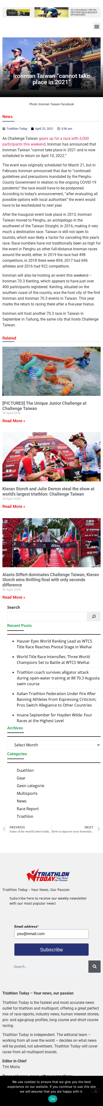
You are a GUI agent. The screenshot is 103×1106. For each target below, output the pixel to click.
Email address (26, 926)
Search (13, 607)
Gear (21, 778)
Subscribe (51, 949)
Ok (53, 1099)
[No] (95, 1090)
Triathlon (25, 816)
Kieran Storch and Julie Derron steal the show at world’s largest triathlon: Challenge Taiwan (48, 491)
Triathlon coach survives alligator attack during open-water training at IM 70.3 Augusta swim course (58, 678)
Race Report (28, 808)
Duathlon (25, 770)
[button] (97, 26)
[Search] (94, 616)
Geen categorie (30, 785)
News (7, 116)
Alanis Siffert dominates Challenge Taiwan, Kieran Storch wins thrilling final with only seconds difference (50, 579)
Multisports (27, 793)
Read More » (13, 420)
